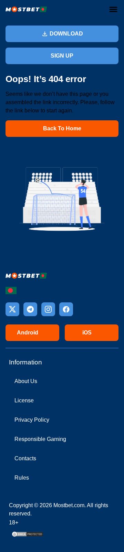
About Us (25, 381)
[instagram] (48, 309)
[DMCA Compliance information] (28, 536)
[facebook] (66, 309)
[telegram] (30, 309)
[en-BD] (11, 290)
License (24, 400)
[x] (12, 309)
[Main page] (26, 9)
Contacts (25, 458)
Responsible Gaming (40, 439)
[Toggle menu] (113, 9)
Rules (21, 478)
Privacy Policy (31, 420)
